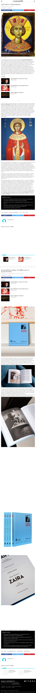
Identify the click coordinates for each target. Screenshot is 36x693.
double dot (17, 690)
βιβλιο (5, 651)
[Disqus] (18, 240)
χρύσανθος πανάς (27, 651)
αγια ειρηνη (6, 212)
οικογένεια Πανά (20, 651)
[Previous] (17, 100)
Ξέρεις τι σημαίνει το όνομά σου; (17, 92)
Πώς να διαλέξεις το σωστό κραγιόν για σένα (19, 85)
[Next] (19, 100)
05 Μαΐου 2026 (9, 275)
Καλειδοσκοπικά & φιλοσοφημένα (16, 686)
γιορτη (23, 212)
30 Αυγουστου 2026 (13, 93)
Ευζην (6, 686)
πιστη (27, 212)
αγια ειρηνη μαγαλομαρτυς (14, 212)
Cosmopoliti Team (10, 219)
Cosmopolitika (3, 686)
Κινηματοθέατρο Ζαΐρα (11, 651)
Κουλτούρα (9, 686)
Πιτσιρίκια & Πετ (3, 687)
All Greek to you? (8, 687)
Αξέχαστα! (13, 687)
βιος (20, 212)
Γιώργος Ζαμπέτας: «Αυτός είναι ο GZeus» (19, 78)
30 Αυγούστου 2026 (11, 672)
